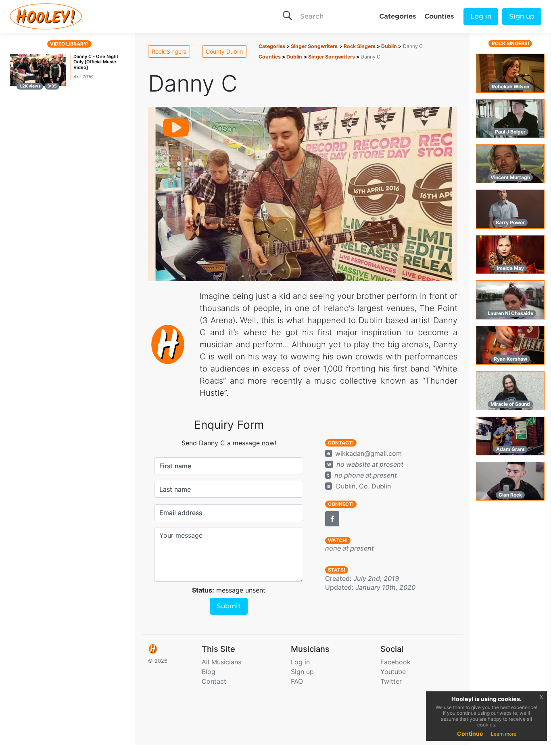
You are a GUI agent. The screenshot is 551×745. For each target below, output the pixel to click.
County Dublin (224, 51)
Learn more (503, 734)
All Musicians (221, 662)
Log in (480, 16)
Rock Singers (169, 51)
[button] (332, 518)
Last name (175, 489)
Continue (470, 733)
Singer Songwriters (314, 46)
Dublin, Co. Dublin (363, 486)
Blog (208, 672)
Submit (229, 606)
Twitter (391, 681)
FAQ (297, 681)
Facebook (395, 662)
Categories (397, 16)
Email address (180, 513)
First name (175, 466)
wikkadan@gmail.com (368, 453)
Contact (214, 681)
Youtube (393, 672)
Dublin (389, 46)
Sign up (521, 16)
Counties (439, 16)
